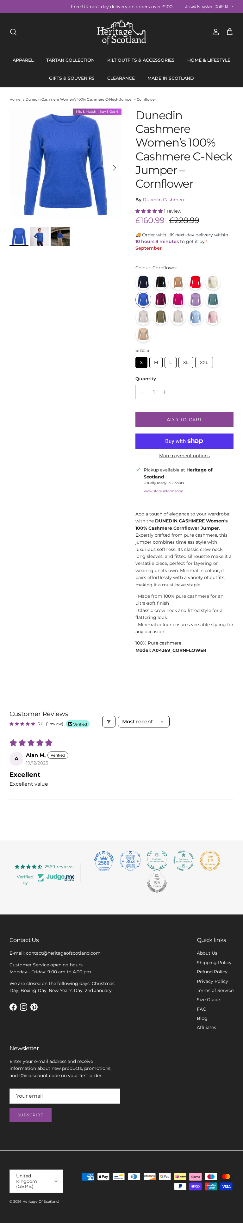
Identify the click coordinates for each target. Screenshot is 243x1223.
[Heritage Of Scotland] (121, 32)
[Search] (13, 32)
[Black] (161, 282)
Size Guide (208, 999)
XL (186, 361)
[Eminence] (161, 300)
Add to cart (184, 419)
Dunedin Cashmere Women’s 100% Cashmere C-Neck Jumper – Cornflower (91, 99)
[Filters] (108, 721)
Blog (202, 1018)
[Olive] (161, 317)
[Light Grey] (143, 317)
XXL (204, 361)
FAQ (202, 1009)
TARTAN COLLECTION (70, 60)
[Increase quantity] (166, 392)
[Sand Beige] (143, 334)
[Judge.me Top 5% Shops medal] (157, 883)
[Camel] (178, 282)
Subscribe (30, 1115)
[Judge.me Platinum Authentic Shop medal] (157, 861)
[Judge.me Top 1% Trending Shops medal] (210, 861)
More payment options (184, 456)
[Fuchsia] (178, 300)
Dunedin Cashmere (164, 200)
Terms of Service (215, 990)
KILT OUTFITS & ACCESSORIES (141, 60)
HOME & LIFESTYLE (208, 60)
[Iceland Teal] (213, 300)
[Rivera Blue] (195, 317)
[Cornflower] (143, 300)
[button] (149, 211)
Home (15, 99)
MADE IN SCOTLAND (170, 78)
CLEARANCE (121, 78)
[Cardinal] (195, 282)
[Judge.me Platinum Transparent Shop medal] (183, 861)
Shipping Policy (214, 962)
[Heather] (195, 300)
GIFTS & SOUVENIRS (72, 78)
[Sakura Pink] (213, 317)
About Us (207, 953)
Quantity (145, 379)
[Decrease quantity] (141, 392)
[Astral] (143, 282)
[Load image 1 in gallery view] (65, 165)
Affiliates (206, 1027)
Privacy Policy (212, 981)
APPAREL (23, 60)
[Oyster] (178, 317)
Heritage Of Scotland (40, 1201)
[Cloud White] (213, 282)
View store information (163, 491)
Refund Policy (212, 972)
